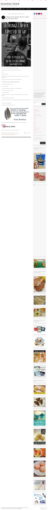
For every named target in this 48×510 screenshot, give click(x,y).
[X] (39, 14)
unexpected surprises (11, 134)
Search (35, 102)
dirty (15, 132)
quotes (35, 126)
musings (35, 122)
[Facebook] (34, 14)
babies (13, 132)
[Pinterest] (37, 14)
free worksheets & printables (38, 115)
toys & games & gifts (36, 129)
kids (6, 133)
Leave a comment (28, 132)
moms (15, 133)
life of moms (8, 133)
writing (35, 133)
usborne (35, 130)
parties (35, 125)
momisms (35, 119)
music (34, 121)
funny (18, 132)
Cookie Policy (20, 508)
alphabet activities (36, 110)
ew (16, 132)
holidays (35, 118)
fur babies (35, 117)
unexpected (6, 134)
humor (4, 133)
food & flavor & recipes (37, 114)
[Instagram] (41, 14)
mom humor (12, 133)
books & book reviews (37, 111)
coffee (34, 113)
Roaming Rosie (10, 3)
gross (2, 133)
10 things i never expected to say (7, 132)
